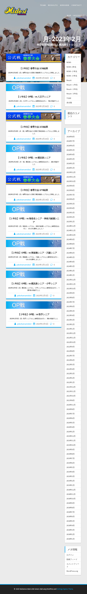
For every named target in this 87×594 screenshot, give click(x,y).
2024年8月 (70, 244)
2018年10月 (71, 498)
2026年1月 (70, 168)
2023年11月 (71, 284)
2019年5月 (70, 467)
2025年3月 (70, 212)
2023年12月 (71, 280)
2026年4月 (70, 154)
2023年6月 (70, 306)
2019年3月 (70, 476)
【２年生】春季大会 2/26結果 (34, 68)
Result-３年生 (72, 93)
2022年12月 (71, 333)
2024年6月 (70, 253)
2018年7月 (70, 512)
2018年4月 (70, 525)
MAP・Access (74, 15)
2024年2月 (70, 271)
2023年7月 (70, 302)
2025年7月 (70, 195)
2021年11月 (71, 391)
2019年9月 (70, 449)
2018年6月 (70, 516)
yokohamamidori (23, 78)
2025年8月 (70, 190)
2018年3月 (70, 530)
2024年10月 (71, 235)
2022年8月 (70, 351)
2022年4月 (70, 369)
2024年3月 (70, 266)
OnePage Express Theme (65, 589)
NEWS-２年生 (71, 71)
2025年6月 (70, 199)
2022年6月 (70, 360)
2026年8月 (70, 136)
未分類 (69, 102)
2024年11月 (71, 230)
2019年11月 (71, 440)
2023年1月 (70, 329)
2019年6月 (70, 463)
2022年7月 (70, 355)
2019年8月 (70, 454)
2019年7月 (70, 458)
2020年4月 (70, 427)
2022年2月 (70, 378)
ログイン (70, 555)
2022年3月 (70, 373)
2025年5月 (70, 204)
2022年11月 (71, 338)
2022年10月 (71, 342)
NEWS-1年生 (71, 67)
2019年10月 (71, 445)
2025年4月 (70, 208)
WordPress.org (72, 571)
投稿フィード (71, 559)
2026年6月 (70, 145)
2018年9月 (70, 503)
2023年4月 (70, 315)
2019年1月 (70, 485)
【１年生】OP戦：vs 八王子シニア (34, 96)
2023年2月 (70, 324)
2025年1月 (70, 221)
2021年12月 (71, 387)
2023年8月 (70, 297)
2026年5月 (70, 150)
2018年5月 (70, 521)
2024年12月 (71, 226)
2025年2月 (70, 217)
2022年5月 (70, 364)
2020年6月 (70, 418)
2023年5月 (70, 311)
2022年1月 (70, 382)
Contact (77, 5)
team (43, 5)
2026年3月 (70, 159)
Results (53, 5)
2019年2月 (70, 481)
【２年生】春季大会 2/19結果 (34, 190)
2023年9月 (70, 293)
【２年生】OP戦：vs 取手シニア (33, 314)
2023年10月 (71, 288)
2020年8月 (70, 409)
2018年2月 (70, 534)
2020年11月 (71, 405)
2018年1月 (70, 539)
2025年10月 (71, 181)
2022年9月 (70, 347)
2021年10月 (71, 396)
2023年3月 (70, 320)
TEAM (68, 98)
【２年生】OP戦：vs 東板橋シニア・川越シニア (34, 252)
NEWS (68, 62)
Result (69, 80)
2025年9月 (70, 186)
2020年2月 (70, 431)
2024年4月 (70, 262)
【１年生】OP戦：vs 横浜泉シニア (34, 157)
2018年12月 (71, 490)
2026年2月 (70, 163)
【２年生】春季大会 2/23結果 (34, 126)
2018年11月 (71, 494)
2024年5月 (70, 257)
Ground (64, 5)
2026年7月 (70, 141)
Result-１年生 (72, 85)
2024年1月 (70, 275)
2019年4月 (70, 472)
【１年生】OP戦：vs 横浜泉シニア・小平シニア (34, 283)
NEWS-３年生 (71, 76)
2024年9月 (70, 239)
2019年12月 (71, 436)
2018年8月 (70, 507)
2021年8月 (70, 400)
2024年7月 (70, 248)
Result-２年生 (72, 89)
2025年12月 (71, 172)
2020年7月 (70, 413)
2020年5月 (70, 422)
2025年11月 (71, 177)
